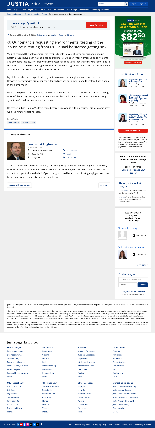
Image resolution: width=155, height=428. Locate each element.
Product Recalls (84, 397)
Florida (45, 401)
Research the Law (42, 10)
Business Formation (86, 351)
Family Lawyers (13, 369)
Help (104, 425)
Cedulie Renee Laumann (131, 247)
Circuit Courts (13, 401)
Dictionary (117, 351)
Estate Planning (49, 365)
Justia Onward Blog (121, 404)
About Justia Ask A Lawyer (129, 184)
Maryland (28, 14)
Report (105, 185)
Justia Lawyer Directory (122, 390)
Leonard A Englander (43, 144)
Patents (81, 401)
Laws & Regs (71, 10)
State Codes (47, 390)
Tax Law (81, 373)
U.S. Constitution (14, 386)
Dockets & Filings (14, 408)
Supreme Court (13, 397)
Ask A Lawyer (18, 14)
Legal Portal (87, 425)
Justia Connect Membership (124, 386)
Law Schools (58, 10)
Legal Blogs (82, 390)
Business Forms (84, 393)
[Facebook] (24, 424)
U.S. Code (11, 390)
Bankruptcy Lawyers (16, 351)
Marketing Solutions (100, 10)
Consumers (123, 190)
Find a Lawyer (13, 10)
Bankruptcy (47, 351)
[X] (37, 424)
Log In (133, 4)
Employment (83, 358)
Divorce (45, 358)
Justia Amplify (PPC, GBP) (123, 401)
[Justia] (18, 4)
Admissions (117, 355)
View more (142, 265)
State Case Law (48, 393)
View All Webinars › (133, 130)
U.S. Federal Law (15, 382)
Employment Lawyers (16, 362)
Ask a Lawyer (27, 10)
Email (69, 154)
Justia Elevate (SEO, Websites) (125, 397)
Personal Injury (48, 373)
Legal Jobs (82, 386)
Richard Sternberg (128, 228)
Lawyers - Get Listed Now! (133, 291)
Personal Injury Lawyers (17, 373)
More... (10, 376)
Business (82, 347)
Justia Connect (75, 425)
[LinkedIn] (18, 424)
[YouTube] (21, 424)
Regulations (12, 393)
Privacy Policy (128, 425)
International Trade (86, 365)
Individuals (47, 347)
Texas (44, 408)
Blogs (115, 369)
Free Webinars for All (131, 73)
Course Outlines (119, 362)
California (46, 397)
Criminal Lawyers (14, 358)
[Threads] (31, 424)
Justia (9, 14)
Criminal (45, 355)
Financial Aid (118, 358)
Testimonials (118, 408)
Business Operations (86, 355)
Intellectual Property (86, 362)
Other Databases (86, 382)
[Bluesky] (34, 424)
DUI (44, 362)
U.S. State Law (49, 382)
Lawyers (121, 197)
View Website (71, 158)
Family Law (47, 369)
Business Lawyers (14, 355)
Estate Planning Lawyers (17, 365)
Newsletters (84, 10)
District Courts (13, 404)
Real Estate (82, 369)
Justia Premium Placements (124, 393)
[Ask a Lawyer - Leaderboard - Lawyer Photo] (122, 235)
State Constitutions (50, 386)
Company (97, 425)
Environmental (42, 35)
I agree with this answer (19, 185)
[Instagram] (27, 424)
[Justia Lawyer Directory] (41, 424)
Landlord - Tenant (40, 14)
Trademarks (83, 404)
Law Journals (118, 365)
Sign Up (143, 4)
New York (46, 404)
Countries (82, 408)
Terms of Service (114, 425)
